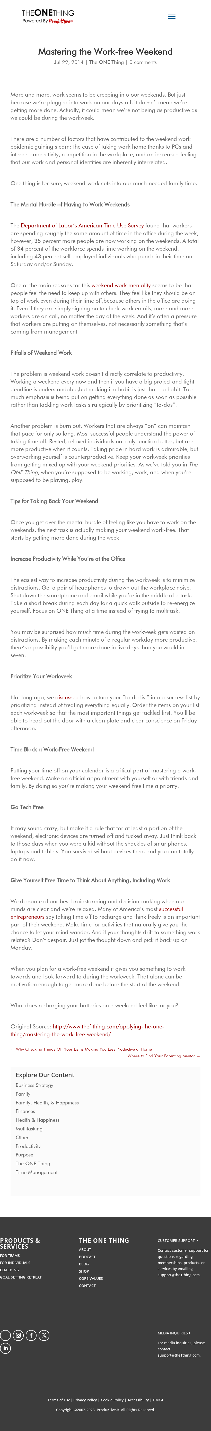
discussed (67, 698)
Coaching (9, 1269)
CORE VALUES (91, 1278)
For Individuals (15, 1262)
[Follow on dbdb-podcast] (5, 1335)
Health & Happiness (37, 1120)
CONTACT (87, 1285)
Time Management (36, 1172)
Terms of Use (59, 1400)
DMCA (158, 1400)
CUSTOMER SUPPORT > (178, 1240)
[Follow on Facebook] (31, 1335)
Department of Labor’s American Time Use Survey (82, 226)
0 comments (143, 62)
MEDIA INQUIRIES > (174, 1333)
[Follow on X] (44, 1335)
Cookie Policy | (114, 1400)
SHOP (84, 1271)
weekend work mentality (121, 285)
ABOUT (85, 1249)
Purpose (24, 1154)
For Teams (10, 1255)
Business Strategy (34, 1085)
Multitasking (29, 1128)
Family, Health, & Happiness (47, 1102)
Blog (84, 1264)
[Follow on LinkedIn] (5, 1348)
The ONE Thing (106, 62)
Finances (25, 1111)
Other (22, 1137)
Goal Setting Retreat (21, 1277)
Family (23, 1094)
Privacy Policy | (87, 1400)
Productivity (28, 1146)
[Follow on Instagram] (18, 1335)
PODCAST (87, 1256)
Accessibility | (140, 1400)
